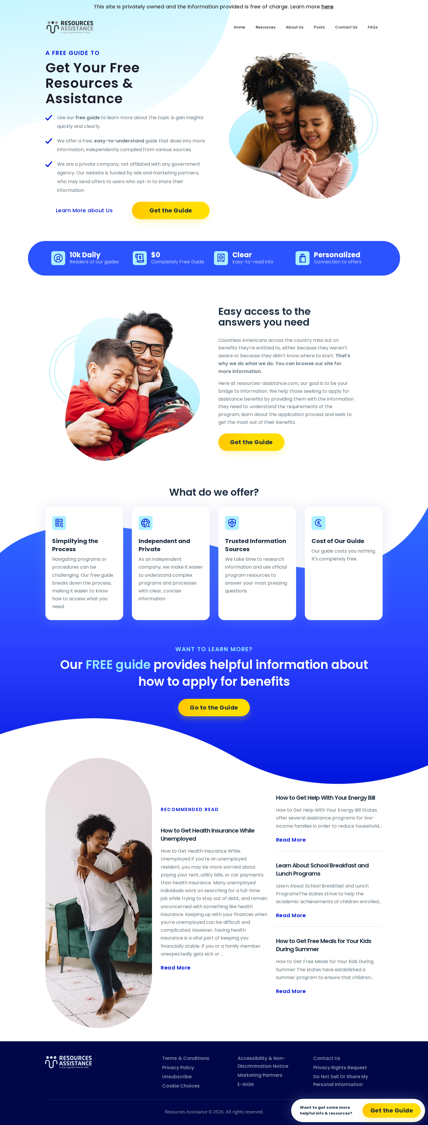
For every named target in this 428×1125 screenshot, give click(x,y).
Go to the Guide (214, 707)
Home (239, 27)
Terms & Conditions (185, 1058)
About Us (294, 27)
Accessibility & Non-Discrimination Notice (263, 1062)
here (327, 6)
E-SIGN (246, 1084)
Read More (176, 967)
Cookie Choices (181, 1086)
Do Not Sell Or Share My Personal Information (340, 1080)
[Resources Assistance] (68, 1062)
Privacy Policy (178, 1067)
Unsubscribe (177, 1076)
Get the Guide (170, 210)
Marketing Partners (260, 1075)
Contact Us (346, 27)
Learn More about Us (84, 210)
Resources (265, 27)
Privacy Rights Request (340, 1067)
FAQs (373, 27)
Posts (319, 27)
